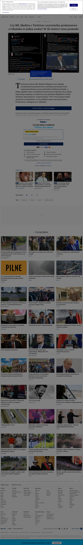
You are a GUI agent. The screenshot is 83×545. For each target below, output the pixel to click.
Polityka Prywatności (5, 12)
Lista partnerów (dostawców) (42, 8)
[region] (41, 7)
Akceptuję (74, 5)
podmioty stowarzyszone (22, 3)
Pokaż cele (73, 8)
